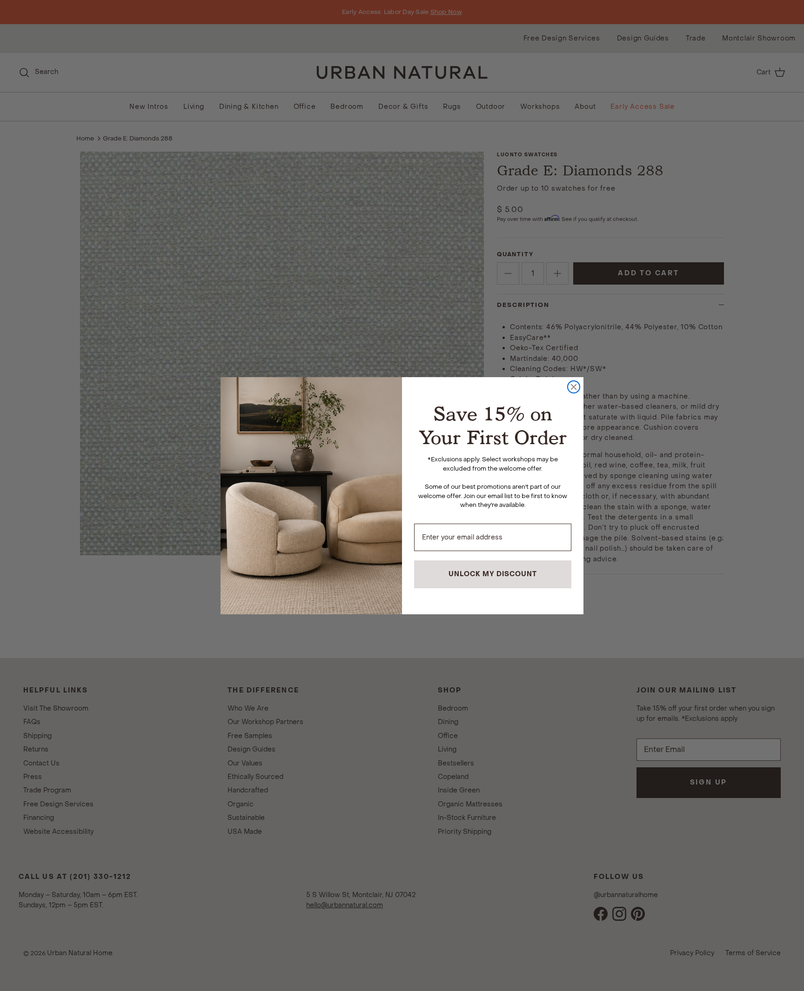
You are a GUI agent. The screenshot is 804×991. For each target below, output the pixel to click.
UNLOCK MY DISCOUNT (493, 574)
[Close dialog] (574, 387)
